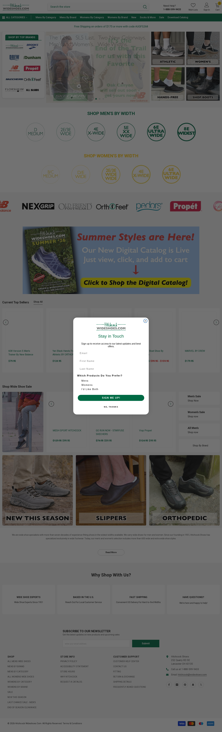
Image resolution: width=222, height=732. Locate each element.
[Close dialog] (145, 321)
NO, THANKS (111, 407)
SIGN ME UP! (111, 398)
